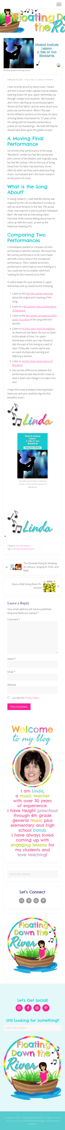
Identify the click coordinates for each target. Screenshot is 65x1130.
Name (11, 659)
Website (11, 684)
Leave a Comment (45, 79)
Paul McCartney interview (39, 293)
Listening (15, 548)
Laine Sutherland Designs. (34, 1120)
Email (11, 671)
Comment (13, 619)
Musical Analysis (23, 545)
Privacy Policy (32, 697)
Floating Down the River (32, 1117)
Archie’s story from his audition (38, 328)
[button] (59, 4)
